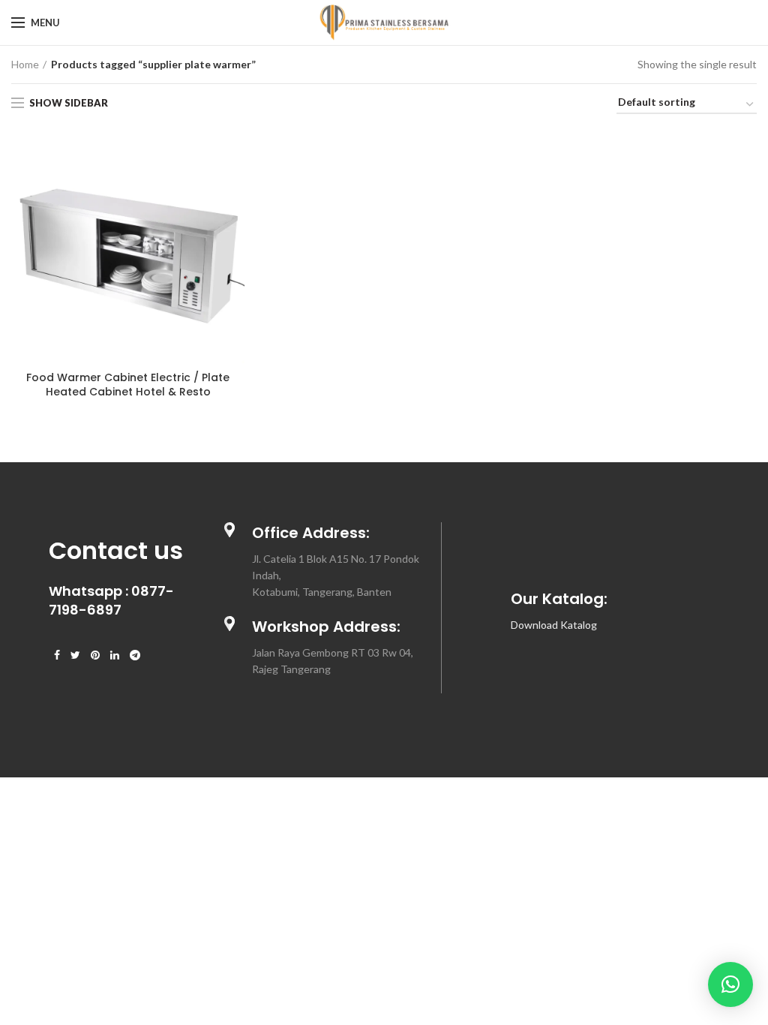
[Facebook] (57, 655)
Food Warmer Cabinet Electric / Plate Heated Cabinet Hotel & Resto (128, 384)
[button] (730, 984)
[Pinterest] (95, 655)
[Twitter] (75, 655)
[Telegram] (135, 655)
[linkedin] (114, 655)
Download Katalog (554, 624)
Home (25, 64)
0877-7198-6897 (111, 600)
